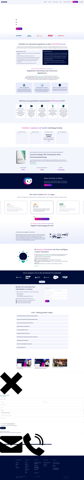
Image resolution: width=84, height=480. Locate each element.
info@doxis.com (56, 469)
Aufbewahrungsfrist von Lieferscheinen (58, 367)
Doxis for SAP (36, 469)
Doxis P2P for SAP (40, 76)
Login (35, 476)
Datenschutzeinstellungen (19, 477)
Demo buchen (19, 28)
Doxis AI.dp (35, 465)
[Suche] (80, 2)
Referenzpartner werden (47, 462)
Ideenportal (45, 464)
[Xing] (66, 476)
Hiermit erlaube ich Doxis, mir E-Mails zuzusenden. (9, 425)
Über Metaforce (27, 469)
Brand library (38, 476)
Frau (49, 288)
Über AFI (26, 467)
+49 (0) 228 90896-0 (3, 396)
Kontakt (26, 472)
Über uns (26, 462)
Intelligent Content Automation (47, 255)
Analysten (17, 462)
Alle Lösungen (36, 472)
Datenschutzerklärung (10, 423)
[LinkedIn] (65, 476)
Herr (46, 288)
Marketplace (17, 467)
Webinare (17, 464)
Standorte (26, 464)
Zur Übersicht (42, 281)
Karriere (26, 470)
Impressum (17, 476)
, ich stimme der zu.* (8, 423)
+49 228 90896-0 (56, 468)
